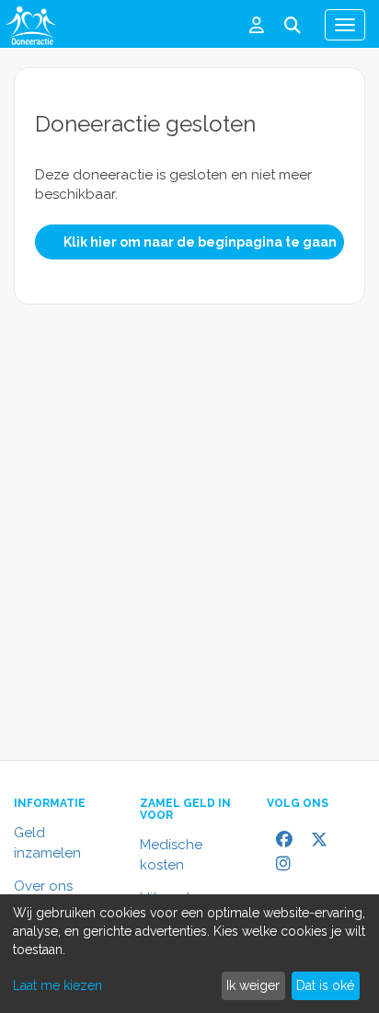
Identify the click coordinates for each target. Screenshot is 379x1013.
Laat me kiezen (57, 985)
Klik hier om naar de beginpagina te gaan (200, 242)
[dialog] (189, 953)
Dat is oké (325, 985)
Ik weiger (253, 985)
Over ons (43, 886)
